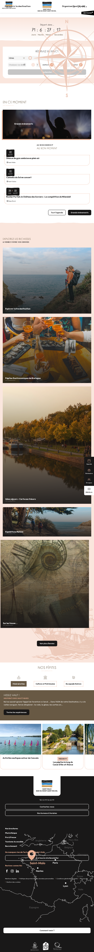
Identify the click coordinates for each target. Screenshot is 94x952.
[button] (73, 6)
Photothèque (11, 833)
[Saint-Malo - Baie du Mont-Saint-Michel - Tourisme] (47, 7)
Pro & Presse (10, 837)
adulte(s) (45, 65)
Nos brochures (11, 828)
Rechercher (47, 72)
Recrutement (11, 846)
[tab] (18, 680)
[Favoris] (79, 6)
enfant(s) (74, 65)
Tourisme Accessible (14, 841)
